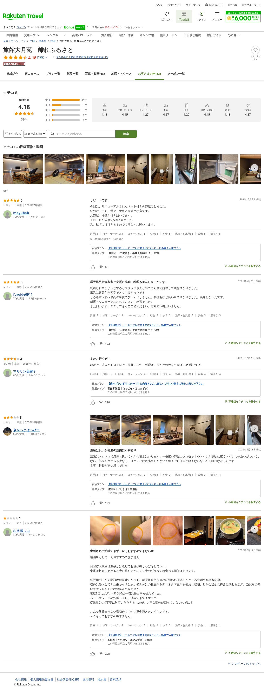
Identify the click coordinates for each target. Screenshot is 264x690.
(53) (149, 74)
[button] (23, 169)
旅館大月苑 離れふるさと (38, 49)
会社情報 (21, 679)
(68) (95, 74)
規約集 (102, 679)
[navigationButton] (254, 167)
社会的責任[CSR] (68, 679)
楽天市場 (233, 5)
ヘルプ (159, 5)
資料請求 (115, 679)
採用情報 (88, 679)
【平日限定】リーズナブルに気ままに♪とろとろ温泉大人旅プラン (144, 248)
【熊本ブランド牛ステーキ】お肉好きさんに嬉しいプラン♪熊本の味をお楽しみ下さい (155, 383)
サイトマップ (193, 5)
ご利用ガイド (174, 5)
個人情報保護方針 (41, 679)
